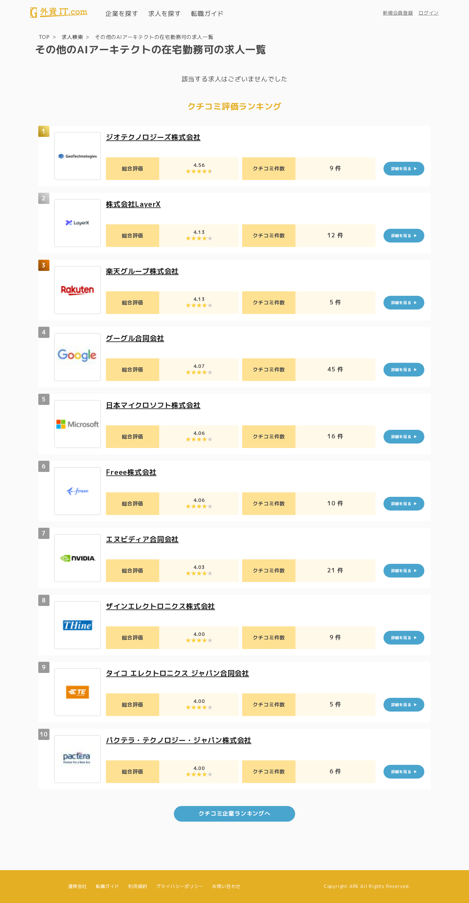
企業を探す (121, 13)
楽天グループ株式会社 (142, 271)
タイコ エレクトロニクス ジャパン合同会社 (177, 673)
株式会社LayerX (133, 204)
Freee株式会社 (131, 472)
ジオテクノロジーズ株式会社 (153, 137)
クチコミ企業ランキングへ (234, 813)
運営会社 (77, 886)
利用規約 (137, 886)
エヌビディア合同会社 (142, 539)
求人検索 (72, 37)
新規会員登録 (398, 13)
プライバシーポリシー (179, 886)
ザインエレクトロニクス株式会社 (160, 606)
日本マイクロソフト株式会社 (153, 405)
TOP (44, 37)
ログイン (429, 13)
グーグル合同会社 (135, 338)
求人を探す (164, 13)
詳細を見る (401, 168)
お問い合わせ (226, 886)
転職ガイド (207, 13)
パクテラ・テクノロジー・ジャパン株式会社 (178, 740)
